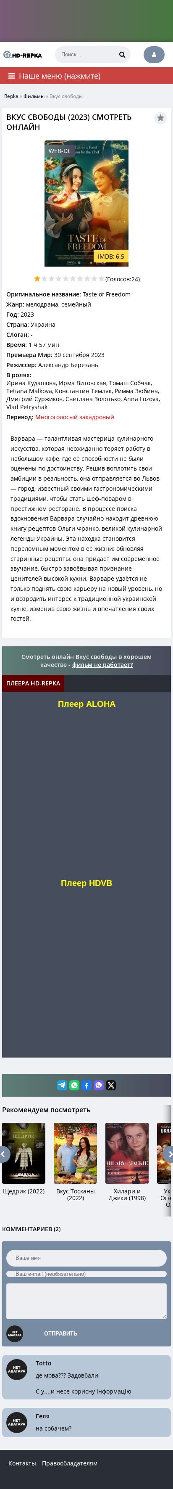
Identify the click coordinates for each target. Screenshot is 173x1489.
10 (101, 278)
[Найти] (122, 54)
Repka (11, 96)
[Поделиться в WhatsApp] (74, 1085)
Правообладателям (69, 1463)
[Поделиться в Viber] (99, 1085)
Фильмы (34, 96)
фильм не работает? (102, 665)
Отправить (60, 1333)
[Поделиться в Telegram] (62, 1085)
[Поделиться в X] (111, 1085)
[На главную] (21, 54)
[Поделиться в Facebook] (86, 1085)
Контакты (22, 1463)
